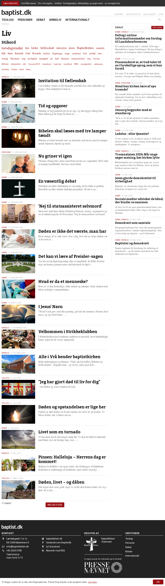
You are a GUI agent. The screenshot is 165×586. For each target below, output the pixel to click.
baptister (57, 63)
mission (61, 48)
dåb (24, 63)
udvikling (5, 69)
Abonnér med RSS (55, 550)
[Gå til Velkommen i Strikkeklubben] (18, 339)
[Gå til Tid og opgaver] (18, 113)
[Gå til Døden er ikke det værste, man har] (18, 238)
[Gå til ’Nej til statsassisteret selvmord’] (18, 213)
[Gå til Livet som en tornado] (18, 439)
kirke (34, 48)
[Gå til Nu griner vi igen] (18, 163)
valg (89, 58)
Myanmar (14, 58)
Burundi (19, 53)
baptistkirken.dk (54, 538)
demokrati (47, 63)
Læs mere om (11, 3)
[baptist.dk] (16, 13)
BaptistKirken (85, 48)
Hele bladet (149, 14)
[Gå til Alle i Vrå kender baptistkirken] (18, 364)
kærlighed (32, 58)
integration (16, 63)
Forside (5, 24)
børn (10, 53)
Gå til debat (157, 27)
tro (27, 47)
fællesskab (47, 48)
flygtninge (57, 53)
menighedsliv (86, 63)
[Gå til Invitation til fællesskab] (18, 88)
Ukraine (14, 69)
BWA (76, 63)
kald (57, 58)
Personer (25, 19)
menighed (43, 58)
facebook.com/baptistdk (58, 542)
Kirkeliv (55, 19)
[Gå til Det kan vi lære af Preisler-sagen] (18, 263)
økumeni (65, 58)
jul (51, 58)
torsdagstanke (12, 47)
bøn (100, 53)
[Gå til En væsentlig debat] (18, 188)
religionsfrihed (78, 58)
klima (21, 69)
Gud (28, 53)
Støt (160, 14)
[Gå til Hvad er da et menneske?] (18, 289)
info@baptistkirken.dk (17, 546)
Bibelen (5, 63)
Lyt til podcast (53, 546)
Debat (40, 19)
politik (92, 53)
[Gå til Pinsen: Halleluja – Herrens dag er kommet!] (18, 464)
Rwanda (36, 53)
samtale (100, 48)
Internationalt (77, 19)
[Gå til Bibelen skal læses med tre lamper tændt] (18, 138)
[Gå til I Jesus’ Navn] (18, 314)
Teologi (8, 19)
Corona (96, 58)
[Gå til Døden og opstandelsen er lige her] (18, 414)
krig (23, 58)
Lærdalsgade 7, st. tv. (17, 538)
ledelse (46, 53)
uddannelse (98, 64)
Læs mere (92, 581)
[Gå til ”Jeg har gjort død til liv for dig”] (18, 389)
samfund (76, 53)
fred (85, 53)
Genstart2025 (34, 63)
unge (67, 53)
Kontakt (119, 14)
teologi (5, 58)
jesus (72, 48)
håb (3, 53)
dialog (28, 69)
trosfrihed (67, 63)
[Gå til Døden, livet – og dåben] (18, 489)
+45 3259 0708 (14, 550)
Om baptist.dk (133, 14)
